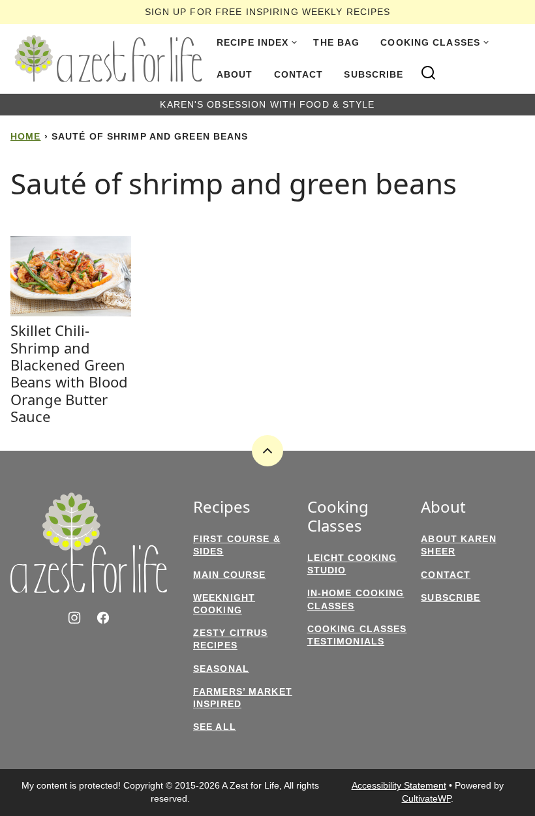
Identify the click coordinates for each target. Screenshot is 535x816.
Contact (299, 74)
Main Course (229, 574)
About (235, 74)
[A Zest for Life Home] (108, 59)
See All (214, 726)
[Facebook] (103, 617)
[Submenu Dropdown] (294, 42)
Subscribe (373, 74)
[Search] (428, 73)
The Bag (336, 42)
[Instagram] (74, 617)
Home (25, 136)
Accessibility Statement (399, 785)
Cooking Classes (430, 42)
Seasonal (221, 668)
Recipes (222, 507)
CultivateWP (426, 798)
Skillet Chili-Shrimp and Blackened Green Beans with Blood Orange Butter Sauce (69, 373)
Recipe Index (252, 42)
